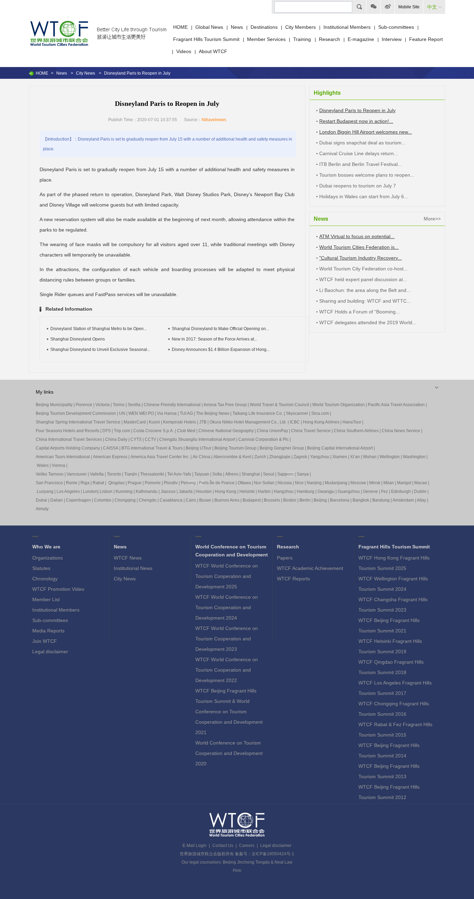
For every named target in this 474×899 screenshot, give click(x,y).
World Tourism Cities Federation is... (359, 247)
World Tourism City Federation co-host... (363, 268)
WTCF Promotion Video (58, 589)
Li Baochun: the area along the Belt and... (364, 290)
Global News (209, 27)
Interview (391, 39)
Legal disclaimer (50, 651)
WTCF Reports (293, 578)
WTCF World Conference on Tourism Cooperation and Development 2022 (226, 670)
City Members (300, 27)
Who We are (46, 546)
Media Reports (48, 630)
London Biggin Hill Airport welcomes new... (365, 132)
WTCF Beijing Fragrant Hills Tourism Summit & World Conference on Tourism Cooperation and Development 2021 (229, 711)
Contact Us (222, 845)
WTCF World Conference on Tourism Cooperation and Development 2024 (226, 607)
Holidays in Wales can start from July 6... (363, 196)
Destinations (264, 27)
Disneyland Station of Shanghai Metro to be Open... (98, 328)
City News (85, 73)
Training (302, 39)
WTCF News (128, 558)
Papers (285, 558)
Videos (183, 51)
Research (329, 39)
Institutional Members (347, 27)
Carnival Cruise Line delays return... (358, 153)
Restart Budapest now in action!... (356, 121)
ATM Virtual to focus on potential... (357, 236)
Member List (46, 599)
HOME (180, 27)
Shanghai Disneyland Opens (77, 339)
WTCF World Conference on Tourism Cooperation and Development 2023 (226, 638)
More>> (432, 218)
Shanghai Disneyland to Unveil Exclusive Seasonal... (100, 349)
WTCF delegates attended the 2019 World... (367, 322)
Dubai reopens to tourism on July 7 (357, 185)
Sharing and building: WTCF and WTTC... (365, 301)
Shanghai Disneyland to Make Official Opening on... (220, 328)
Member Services (266, 39)
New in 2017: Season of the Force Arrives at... (214, 339)
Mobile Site (409, 7)
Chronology (45, 578)
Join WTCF (44, 641)
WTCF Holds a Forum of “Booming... (359, 311)
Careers (246, 845)
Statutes (41, 568)
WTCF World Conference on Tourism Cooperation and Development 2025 (226, 576)
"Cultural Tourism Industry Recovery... (360, 258)
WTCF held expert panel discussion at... (363, 279)
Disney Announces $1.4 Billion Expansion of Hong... (221, 349)
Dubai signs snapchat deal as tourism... (362, 142)
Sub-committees (396, 27)
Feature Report (426, 39)
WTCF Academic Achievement (310, 568)
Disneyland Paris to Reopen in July (357, 110)
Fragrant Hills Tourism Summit (206, 39)
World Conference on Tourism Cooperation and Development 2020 (229, 753)
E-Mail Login (194, 845)
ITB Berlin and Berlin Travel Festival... (360, 164)
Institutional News (133, 568)
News (237, 27)
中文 (432, 7)
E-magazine (361, 39)
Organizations (47, 558)
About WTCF (213, 51)
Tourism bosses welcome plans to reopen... (366, 175)
